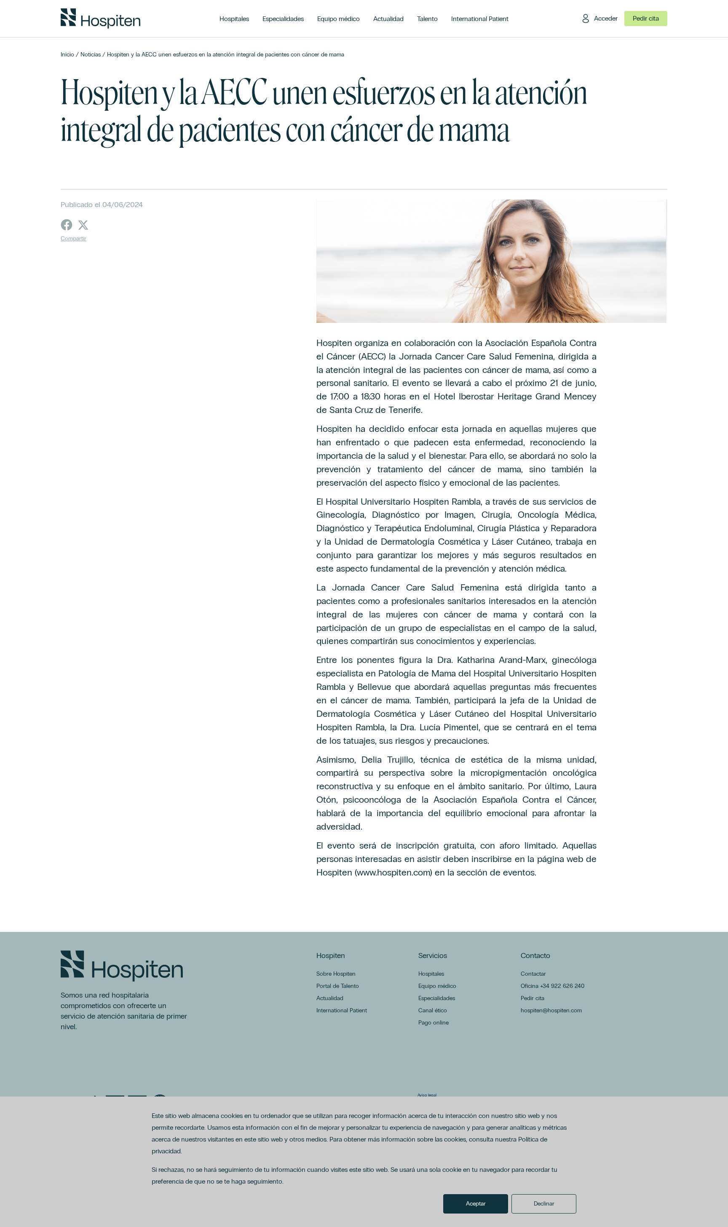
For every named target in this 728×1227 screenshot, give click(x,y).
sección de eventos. (496, 872)
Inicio (67, 54)
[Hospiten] (100, 18)
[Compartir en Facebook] (66, 225)
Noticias (90, 54)
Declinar (544, 1203)
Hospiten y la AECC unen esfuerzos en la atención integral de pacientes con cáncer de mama (225, 54)
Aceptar (476, 1203)
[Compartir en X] (83, 225)
